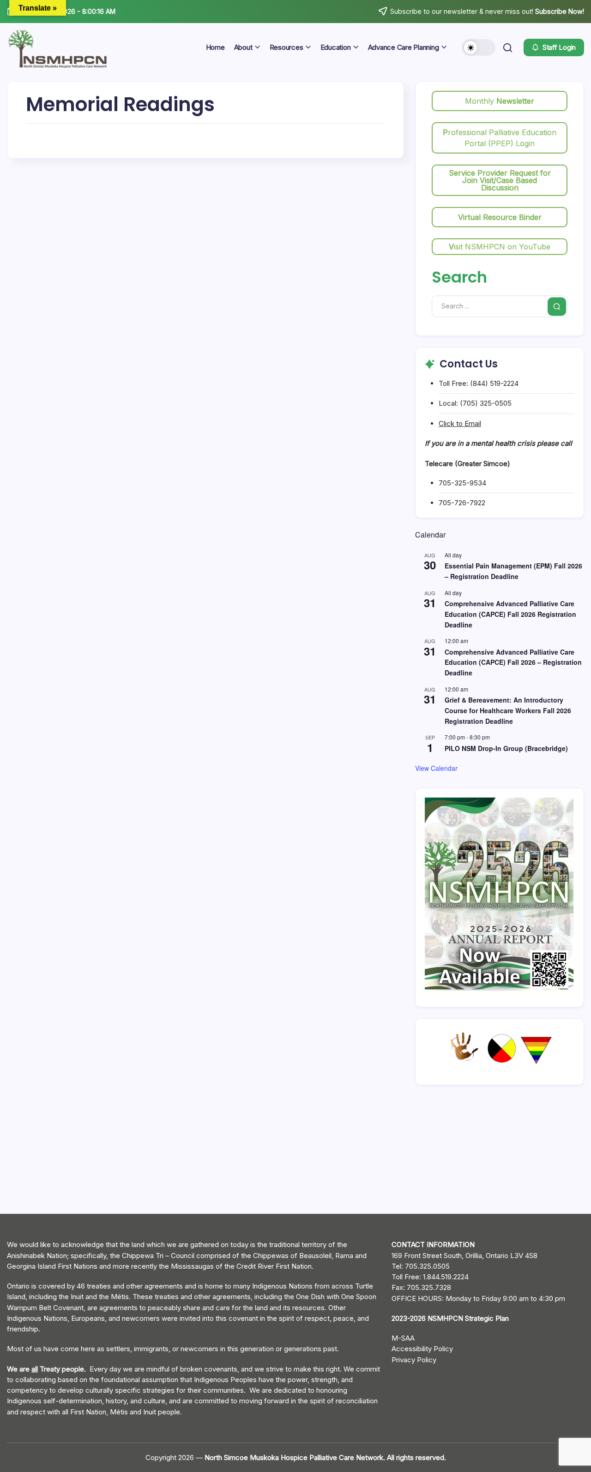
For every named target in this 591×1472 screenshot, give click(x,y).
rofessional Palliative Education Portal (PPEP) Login (499, 138)
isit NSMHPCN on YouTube (499, 246)
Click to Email (460, 423)
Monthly (499, 101)
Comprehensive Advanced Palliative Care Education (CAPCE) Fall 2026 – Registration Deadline (513, 662)
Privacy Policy (414, 1359)
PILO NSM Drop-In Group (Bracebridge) (506, 748)
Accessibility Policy (422, 1348)
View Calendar (436, 768)
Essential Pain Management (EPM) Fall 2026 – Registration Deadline (513, 571)
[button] (478, 47)
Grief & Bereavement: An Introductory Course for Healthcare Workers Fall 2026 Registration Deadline (508, 710)
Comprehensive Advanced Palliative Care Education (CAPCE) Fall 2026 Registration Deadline (510, 614)
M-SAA (403, 1338)
